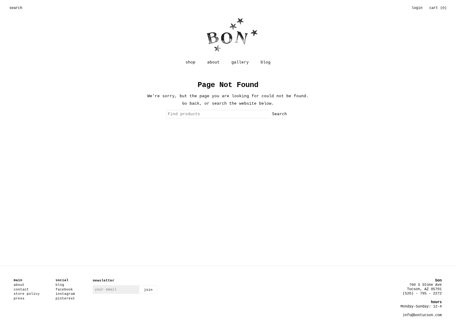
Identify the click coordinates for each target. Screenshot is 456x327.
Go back (190, 103)
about (213, 62)
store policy (27, 294)
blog (265, 62)
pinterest (65, 298)
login (417, 8)
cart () (438, 8)
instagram (65, 294)
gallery (240, 62)
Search (279, 114)
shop (190, 62)
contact (21, 289)
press (19, 298)
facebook (64, 289)
